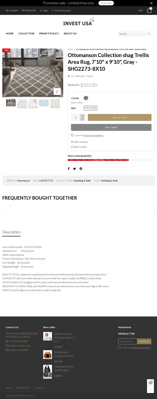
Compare (13, 10)
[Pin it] (81, 169)
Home (8, 388)
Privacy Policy (24, 388)
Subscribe (144, 341)
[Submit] (149, 34)
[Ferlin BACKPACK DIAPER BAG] (47, 372)
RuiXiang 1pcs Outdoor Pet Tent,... (64, 354)
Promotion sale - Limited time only (68, 3)
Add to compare (80, 142)
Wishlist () (30, 10)
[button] (4, 73)
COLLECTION (26, 33)
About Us (40, 388)
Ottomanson (23, 180)
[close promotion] (151, 3)
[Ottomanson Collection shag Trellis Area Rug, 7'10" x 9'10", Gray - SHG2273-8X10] (32, 72)
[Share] (69, 169)
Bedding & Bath (82, 180)
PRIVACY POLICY (49, 33)
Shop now (106, 3)
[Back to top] (150, 389)
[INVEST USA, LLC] (78, 21)
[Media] (57, 91)
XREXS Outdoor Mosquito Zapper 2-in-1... (64, 337)
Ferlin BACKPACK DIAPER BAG (63, 368)
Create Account (63, 10)
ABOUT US (70, 33)
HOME (9, 33)
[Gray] (86, 98)
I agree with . (89, 135)
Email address (127, 341)
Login (45, 10)
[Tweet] (74, 169)
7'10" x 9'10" (90, 108)
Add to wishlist (80, 146)
